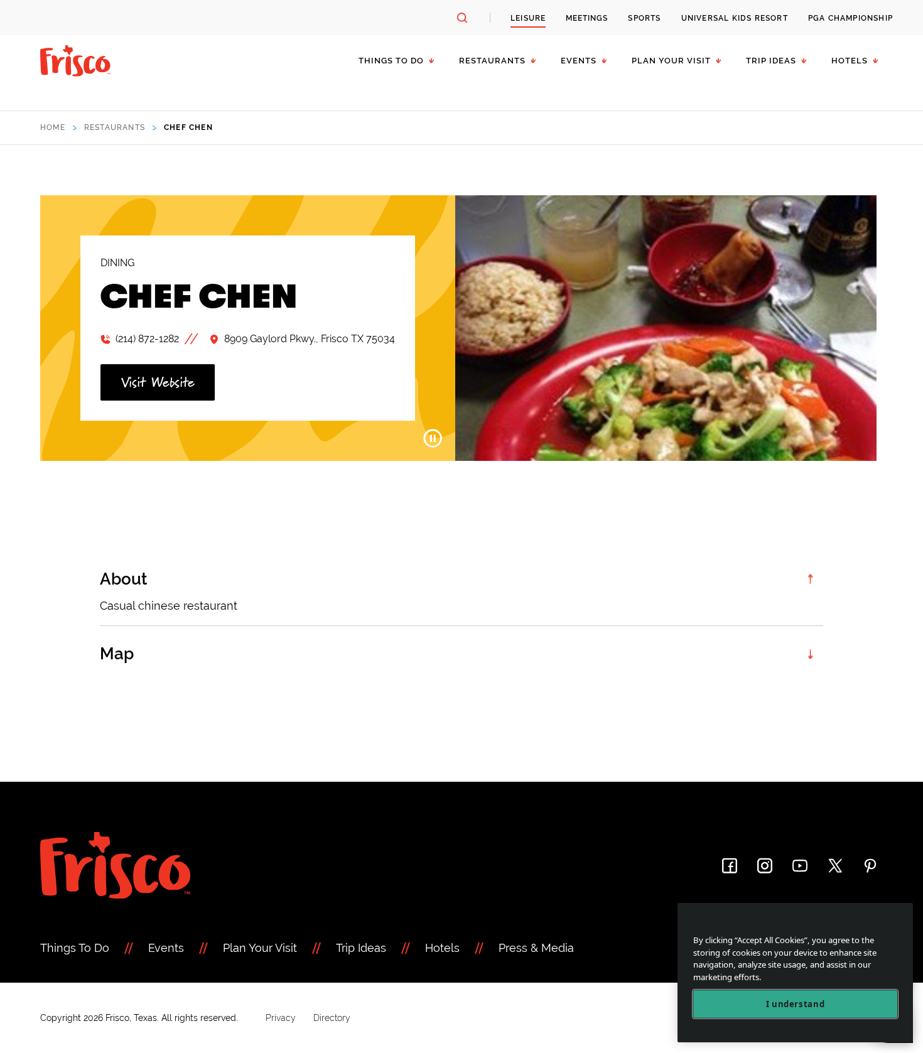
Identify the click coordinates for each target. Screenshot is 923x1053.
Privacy (281, 1018)
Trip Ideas (771, 60)
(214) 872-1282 (147, 339)
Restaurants (492, 60)
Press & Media (536, 947)
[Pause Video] (432, 438)
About (124, 579)
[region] (795, 973)
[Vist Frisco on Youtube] (799, 865)
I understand (795, 1004)
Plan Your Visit (671, 60)
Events (578, 60)
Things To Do (74, 947)
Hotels (849, 60)
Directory (331, 1018)
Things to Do (391, 60)
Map (117, 653)
